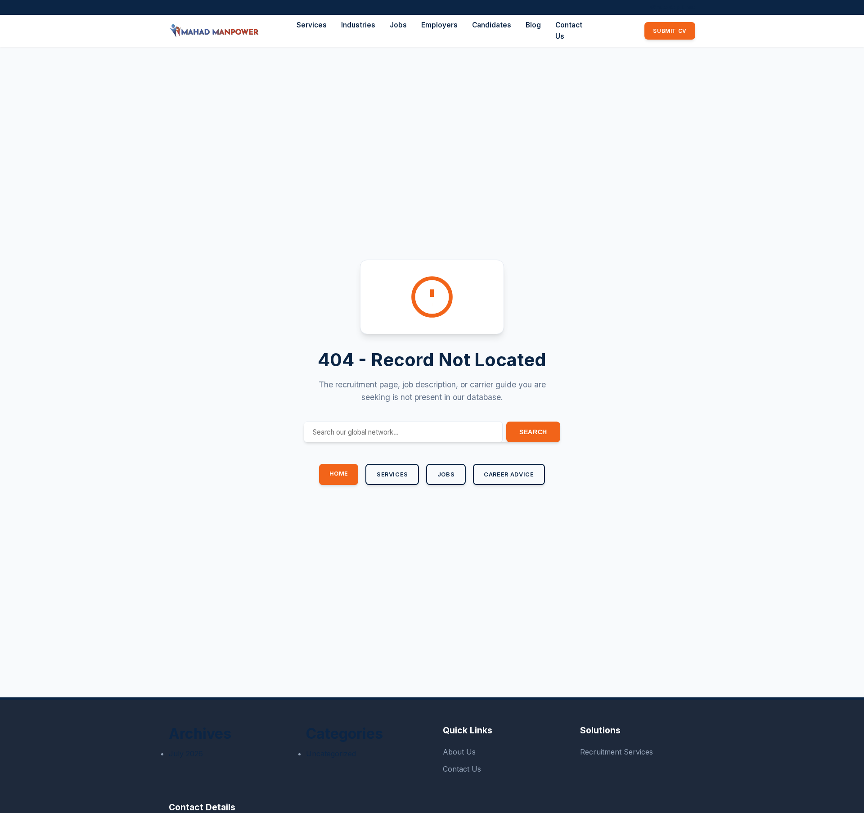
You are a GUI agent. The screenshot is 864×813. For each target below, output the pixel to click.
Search (533, 432)
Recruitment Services (616, 751)
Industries (358, 25)
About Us (459, 751)
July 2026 (186, 753)
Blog (533, 25)
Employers (439, 25)
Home (339, 473)
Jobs (398, 25)
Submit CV (669, 30)
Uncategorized (331, 753)
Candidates (491, 25)
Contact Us (462, 768)
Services (312, 25)
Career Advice (509, 474)
